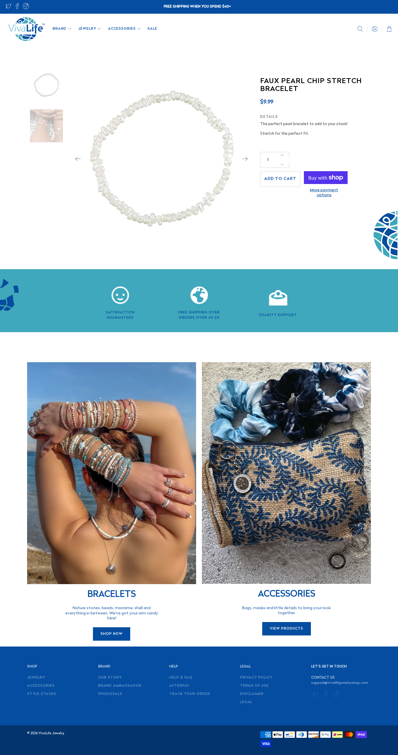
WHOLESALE (110, 694)
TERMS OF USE (254, 686)
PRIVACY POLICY (256, 677)
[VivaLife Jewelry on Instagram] (26, 8)
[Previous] (78, 159)
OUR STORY (110, 677)
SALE (152, 29)
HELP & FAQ (180, 677)
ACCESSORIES (122, 29)
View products (286, 628)
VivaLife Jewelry (51, 733)
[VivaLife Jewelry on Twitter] (8, 8)
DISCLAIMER (252, 694)
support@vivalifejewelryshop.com (339, 683)
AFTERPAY (179, 686)
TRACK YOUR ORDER (189, 694)
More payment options (324, 192)
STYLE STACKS (42, 694)
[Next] (245, 159)
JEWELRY (87, 29)
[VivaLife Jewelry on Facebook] (17, 8)
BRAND (59, 29)
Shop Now (112, 634)
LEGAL (246, 702)
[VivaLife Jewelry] (26, 29)
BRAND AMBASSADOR (120, 686)
